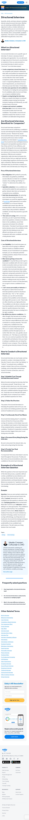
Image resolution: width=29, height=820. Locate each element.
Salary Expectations (6, 661)
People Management (7, 774)
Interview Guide (5, 631)
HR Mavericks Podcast (7, 799)
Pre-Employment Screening (8, 657)
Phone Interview (5, 653)
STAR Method (4, 659)
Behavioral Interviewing (7, 618)
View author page (7, 572)
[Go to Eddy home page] (14, 750)
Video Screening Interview (7, 675)
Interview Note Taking (6, 633)
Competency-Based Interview (8, 622)
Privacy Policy (5, 810)
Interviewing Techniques (7, 642)
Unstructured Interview (7, 672)
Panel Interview (5, 648)
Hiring (3, 535)
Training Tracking (6, 785)
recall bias (7, 201)
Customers (18, 772)
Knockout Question (6, 644)
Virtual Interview (5, 677)
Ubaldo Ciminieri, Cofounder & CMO (15, 41)
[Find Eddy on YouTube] (7, 759)
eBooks (4, 794)
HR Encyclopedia (8, 13)
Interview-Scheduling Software (8, 637)
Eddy (2, 13)
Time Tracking (5, 781)
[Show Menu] (26, 2)
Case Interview (4, 620)
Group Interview (5, 626)
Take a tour (20, 2)
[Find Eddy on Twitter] (18, 759)
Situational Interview (6, 668)
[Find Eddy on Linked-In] (3, 759)
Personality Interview (6, 650)
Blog (3, 792)
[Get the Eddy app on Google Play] (16, 762)
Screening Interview (6, 664)
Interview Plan (4, 635)
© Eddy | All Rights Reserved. (8, 805)
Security (4, 813)
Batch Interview (5, 615)
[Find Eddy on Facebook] (10, 759)
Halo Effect (4, 629)
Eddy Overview (5, 770)
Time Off (4, 783)
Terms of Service (6, 807)
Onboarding (5, 779)
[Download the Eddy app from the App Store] (6, 762)
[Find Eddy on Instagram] (14, 759)
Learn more (14, 737)
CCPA (3, 816)
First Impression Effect (6, 624)
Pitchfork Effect (5, 655)
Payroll (3, 772)
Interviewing (10, 535)
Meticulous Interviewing (7, 646)
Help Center (18, 792)
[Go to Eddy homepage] (4, 2)
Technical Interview (6, 670)
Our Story (18, 770)
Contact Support (19, 794)
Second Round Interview (7, 666)
